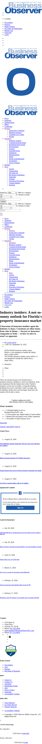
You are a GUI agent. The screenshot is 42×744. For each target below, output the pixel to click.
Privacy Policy (9, 690)
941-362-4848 (15, 628)
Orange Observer (10, 707)
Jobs (6, 688)
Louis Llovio (11, 342)
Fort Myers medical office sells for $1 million (14, 483)
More (6, 167)
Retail (11, 157)
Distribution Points (11, 686)
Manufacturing (14, 155)
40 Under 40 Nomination (13, 29)
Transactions (13, 171)
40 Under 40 (13, 173)
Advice (11, 169)
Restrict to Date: (24, 195)
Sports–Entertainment (16, 159)
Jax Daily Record (10, 705)
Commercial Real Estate (17, 143)
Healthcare (13, 153)
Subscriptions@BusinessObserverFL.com (19, 630)
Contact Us (8, 682)
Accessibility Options (12, 694)
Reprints (12, 185)
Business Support (15, 141)
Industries (7, 139)
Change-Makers (14, 183)
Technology (13, 161)
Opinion (12, 179)
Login (6, 35)
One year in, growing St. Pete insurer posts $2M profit (14, 572)
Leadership (8, 127)
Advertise (7, 684)
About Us (7, 680)
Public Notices (9, 27)
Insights (7, 165)
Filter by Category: (24, 193)
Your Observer (9, 703)
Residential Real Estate (17, 145)
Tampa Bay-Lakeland (16, 131)
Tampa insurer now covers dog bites (9, 559)
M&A (6, 124)
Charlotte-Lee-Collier (16, 135)
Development (13, 147)
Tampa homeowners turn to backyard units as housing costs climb (20, 470)
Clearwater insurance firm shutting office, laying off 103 (15, 585)
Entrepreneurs (9, 122)
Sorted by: (4, 193)
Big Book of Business (17, 175)
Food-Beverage (14, 151)
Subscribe (7, 33)
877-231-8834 (15, 633)
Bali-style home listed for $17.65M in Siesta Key (15, 458)
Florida (11, 137)
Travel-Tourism (14, 163)
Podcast (7, 25)
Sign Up (20, 508)
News (6, 118)
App (6, 667)
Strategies (7, 120)
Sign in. (10, 427)
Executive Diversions (16, 181)
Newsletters (8, 23)
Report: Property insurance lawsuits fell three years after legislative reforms (20, 546)
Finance (12, 149)
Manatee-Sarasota (15, 133)
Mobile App (8, 31)
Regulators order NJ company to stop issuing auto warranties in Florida (19, 597)
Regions (7, 129)
